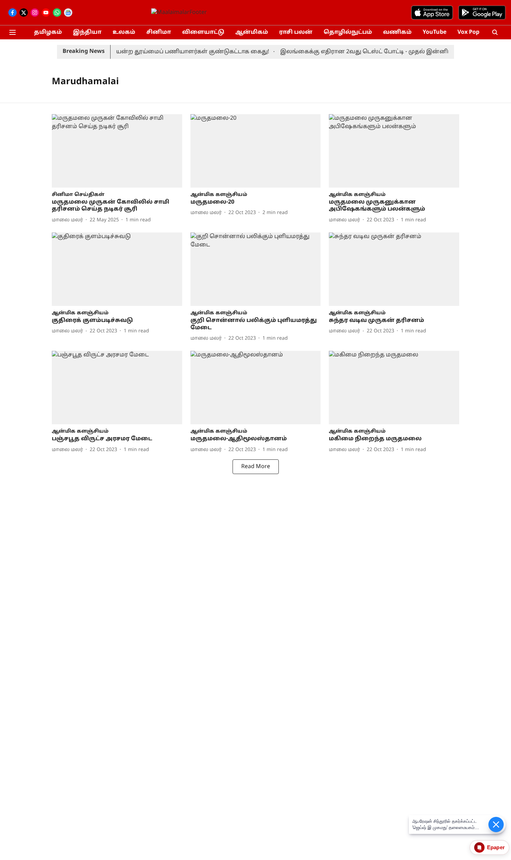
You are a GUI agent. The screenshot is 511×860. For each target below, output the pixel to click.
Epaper (496, 847)
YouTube (434, 32)
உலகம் (124, 32)
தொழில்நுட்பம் (348, 32)
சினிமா (158, 32)
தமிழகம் (48, 32)
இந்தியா (87, 32)
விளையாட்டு (203, 32)
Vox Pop (468, 32)
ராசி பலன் (296, 32)
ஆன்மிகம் (251, 32)
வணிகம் (397, 32)
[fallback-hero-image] (117, 151)
